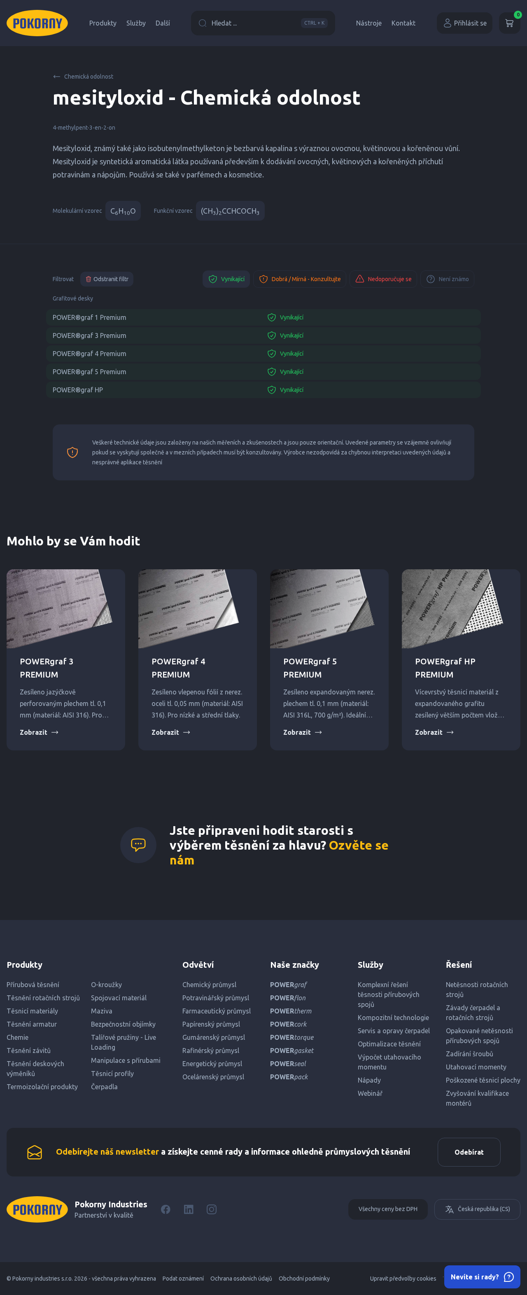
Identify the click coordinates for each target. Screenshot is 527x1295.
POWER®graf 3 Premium (89, 335)
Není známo (454, 279)
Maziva (101, 1011)
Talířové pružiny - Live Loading (123, 1042)
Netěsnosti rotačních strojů (477, 989)
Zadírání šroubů (469, 1053)
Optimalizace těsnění (389, 1044)
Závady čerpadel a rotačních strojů (473, 1012)
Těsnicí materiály (32, 1011)
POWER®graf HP (78, 390)
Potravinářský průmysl (215, 998)
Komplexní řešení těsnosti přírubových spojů (389, 994)
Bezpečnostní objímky (123, 1024)
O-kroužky (106, 984)
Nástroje (369, 23)
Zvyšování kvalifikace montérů (477, 1098)
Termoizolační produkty (42, 1086)
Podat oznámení (183, 1278)
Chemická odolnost (88, 76)
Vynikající (233, 279)
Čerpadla (104, 1086)
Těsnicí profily (112, 1073)
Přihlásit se (470, 23)
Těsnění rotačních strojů (43, 998)
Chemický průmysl (209, 984)
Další (163, 23)
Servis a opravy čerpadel (394, 1030)
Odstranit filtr (110, 279)
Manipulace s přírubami (126, 1060)
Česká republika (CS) (484, 1209)
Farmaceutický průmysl (216, 1011)
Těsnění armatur (32, 1024)
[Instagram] (212, 1209)
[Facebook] (165, 1209)
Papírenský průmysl (211, 1024)
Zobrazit (33, 732)
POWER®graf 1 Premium (89, 317)
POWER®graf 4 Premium (89, 353)
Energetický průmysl (212, 1063)
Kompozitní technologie (393, 1017)
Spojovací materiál (119, 998)
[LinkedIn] (189, 1209)
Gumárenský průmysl (213, 1037)
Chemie (17, 1037)
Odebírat (469, 1152)
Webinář (370, 1093)
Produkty (103, 23)
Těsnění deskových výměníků (35, 1068)
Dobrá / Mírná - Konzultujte (306, 279)
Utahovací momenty (476, 1067)
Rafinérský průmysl (210, 1050)
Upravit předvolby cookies (403, 1278)
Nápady (369, 1080)
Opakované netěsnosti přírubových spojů (479, 1035)
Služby (136, 23)
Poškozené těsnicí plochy (483, 1080)
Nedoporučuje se (390, 279)
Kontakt (403, 23)
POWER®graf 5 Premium (89, 371)
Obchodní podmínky (304, 1278)
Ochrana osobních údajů (241, 1278)
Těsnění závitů (29, 1050)
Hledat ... (268, 23)
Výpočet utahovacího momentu (389, 1062)
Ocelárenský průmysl (213, 1077)
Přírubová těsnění (33, 984)
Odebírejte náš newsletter (107, 1151)
